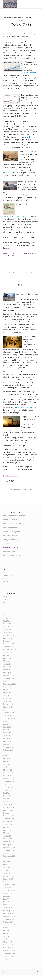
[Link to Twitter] (37, 971)
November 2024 (9, 678)
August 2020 (7, 824)
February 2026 (8, 635)
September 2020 (9, 822)
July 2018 (6, 896)
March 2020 (7, 839)
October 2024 (8, 681)
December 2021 (9, 779)
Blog (21, 21)
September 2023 (9, 718)
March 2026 (7, 632)
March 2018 (7, 908)
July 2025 (6, 655)
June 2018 (6, 899)
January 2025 (8, 673)
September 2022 (9, 753)
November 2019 (9, 850)
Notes (5, 600)
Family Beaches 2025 (11, 520)
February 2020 (8, 842)
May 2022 (6, 764)
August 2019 (7, 859)
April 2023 (7, 733)
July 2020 (6, 827)
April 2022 (7, 767)
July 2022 (6, 759)
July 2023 (6, 724)
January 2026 (8, 638)
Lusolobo (29, 272)
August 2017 (7, 928)
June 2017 (6, 933)
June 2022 (7, 761)
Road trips (8, 544)
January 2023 (8, 741)
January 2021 (8, 810)
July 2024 (6, 690)
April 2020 (7, 836)
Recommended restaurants (13, 524)
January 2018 (8, 913)
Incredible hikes (9, 552)
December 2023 (9, 710)
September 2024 (9, 684)
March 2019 (7, 873)
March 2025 (7, 667)
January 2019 (8, 879)
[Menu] (36, 4)
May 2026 (6, 627)
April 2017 (6, 939)
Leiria (5, 172)
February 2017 (8, 945)
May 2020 (6, 833)
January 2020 (8, 845)
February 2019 (8, 876)
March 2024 (7, 701)
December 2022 (9, 744)
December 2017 (9, 916)
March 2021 (7, 804)
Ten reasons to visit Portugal (14, 516)
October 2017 (8, 922)
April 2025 (7, 664)
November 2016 (9, 953)
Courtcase (21, 24)
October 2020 (8, 819)
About (5, 572)
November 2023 (9, 713)
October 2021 (8, 784)
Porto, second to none (11, 528)
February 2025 (8, 670)
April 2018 (6, 905)
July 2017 (6, 931)
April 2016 (6, 959)
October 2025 (8, 647)
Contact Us (7, 575)
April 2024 (7, 698)
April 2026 (7, 630)
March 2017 (7, 942)
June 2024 (7, 693)
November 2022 (9, 747)
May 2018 (6, 902)
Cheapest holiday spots (12, 540)
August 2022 (7, 756)
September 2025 (9, 650)
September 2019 (9, 856)
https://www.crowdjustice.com (15, 216)
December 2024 (9, 675)
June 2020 (7, 830)
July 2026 (6, 621)
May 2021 (6, 799)
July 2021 (6, 793)
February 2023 (8, 738)
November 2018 (9, 885)
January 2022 (8, 776)
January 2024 (8, 707)
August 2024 (7, 687)
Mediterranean (30, 73)
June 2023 (7, 727)
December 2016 (9, 951)
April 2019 (6, 870)
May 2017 (6, 936)
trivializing (29, 137)
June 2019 (6, 865)
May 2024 (6, 695)
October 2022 (8, 750)
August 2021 (7, 790)
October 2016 (8, 956)
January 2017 (8, 948)
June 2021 (6, 796)
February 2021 (8, 807)
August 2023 (7, 721)
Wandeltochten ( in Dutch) (13, 556)
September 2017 (9, 925)
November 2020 (9, 816)
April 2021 (6, 802)
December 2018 (9, 882)
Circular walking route (11, 532)
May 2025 (6, 661)
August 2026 (7, 618)
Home (5, 578)
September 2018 (9, 890)
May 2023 (6, 730)
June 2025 (7, 658)
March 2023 (7, 736)
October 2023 (8, 716)
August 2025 (7, 652)
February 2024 (8, 704)
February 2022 (8, 773)
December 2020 (9, 813)
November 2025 (9, 644)
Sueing (21, 285)
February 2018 (8, 910)
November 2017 (9, 919)
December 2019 (9, 847)
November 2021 (9, 781)
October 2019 (8, 853)
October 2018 (8, 888)
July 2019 (6, 862)
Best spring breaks (10, 536)
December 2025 (9, 641)
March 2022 (7, 770)
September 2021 (9, 787)
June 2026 (7, 624)
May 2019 (6, 867)
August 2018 (7, 893)
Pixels (5, 581)
